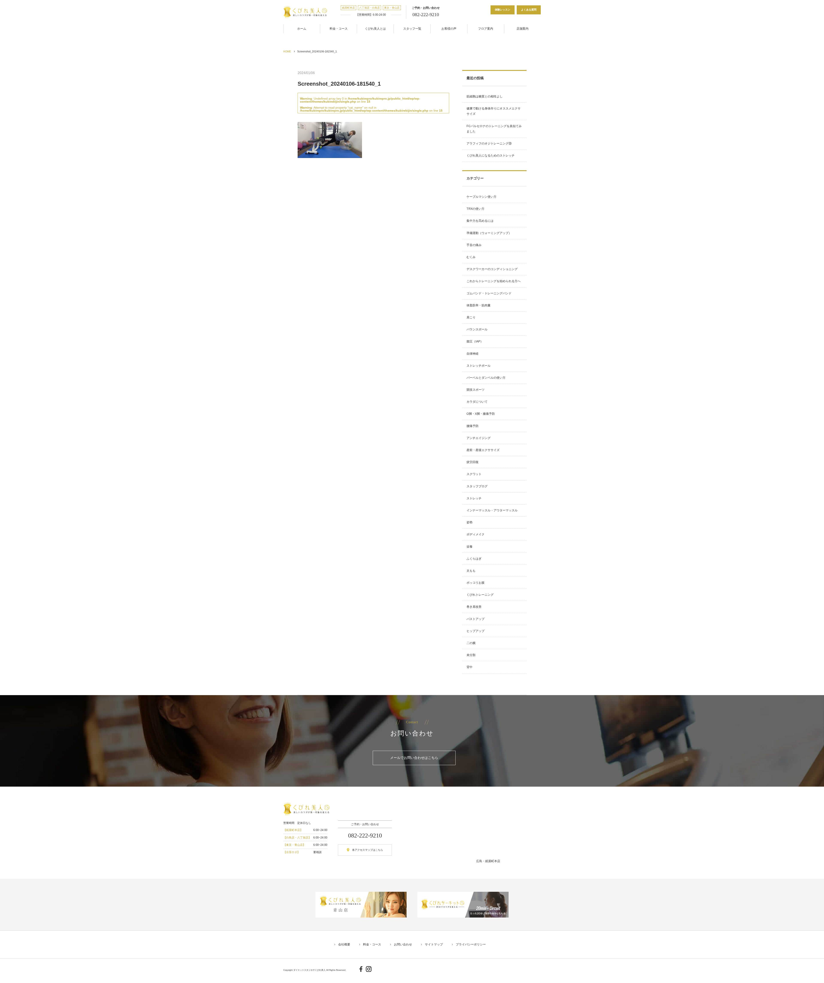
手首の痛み (474, 245)
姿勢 (470, 522)
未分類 (471, 655)
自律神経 (473, 353)
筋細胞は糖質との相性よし (485, 96)
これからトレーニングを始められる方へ (494, 281)
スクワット (474, 474)
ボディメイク (476, 534)
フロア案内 (485, 28)
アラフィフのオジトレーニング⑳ (489, 143)
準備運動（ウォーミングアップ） (489, 233)
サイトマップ (434, 944)
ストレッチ (474, 498)
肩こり (471, 317)
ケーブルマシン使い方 (482, 196)
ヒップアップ (476, 631)
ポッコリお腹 (476, 582)
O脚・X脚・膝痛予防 (481, 413)
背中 (470, 667)
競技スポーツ (476, 389)
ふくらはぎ (474, 558)
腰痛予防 (473, 426)
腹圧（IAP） (475, 341)
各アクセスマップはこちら (367, 849)
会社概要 (344, 944)
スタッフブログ (477, 486)
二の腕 (471, 643)
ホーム (301, 28)
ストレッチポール (479, 365)
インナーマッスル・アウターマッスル (492, 510)
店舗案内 (523, 28)
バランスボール (477, 329)
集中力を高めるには (480, 220)
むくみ (471, 257)
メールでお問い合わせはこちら (414, 758)
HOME (287, 51)
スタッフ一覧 (412, 28)
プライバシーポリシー (471, 944)
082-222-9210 (425, 14)
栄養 (470, 546)
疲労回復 (473, 462)
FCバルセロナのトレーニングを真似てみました (494, 128)
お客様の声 (448, 28)
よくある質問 (528, 9)
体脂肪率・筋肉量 (479, 305)
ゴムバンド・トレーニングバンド (489, 293)
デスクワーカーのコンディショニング (492, 269)
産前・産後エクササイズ (483, 450)
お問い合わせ (403, 944)
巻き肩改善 (474, 606)
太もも (471, 570)
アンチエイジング (479, 438)
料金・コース (339, 28)
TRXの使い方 (476, 208)
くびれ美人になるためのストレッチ (491, 155)
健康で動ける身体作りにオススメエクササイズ (494, 111)
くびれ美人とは (375, 28)
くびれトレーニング (480, 594)
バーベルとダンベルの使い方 (486, 377)
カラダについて (477, 401)
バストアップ (476, 619)
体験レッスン (502, 9)
